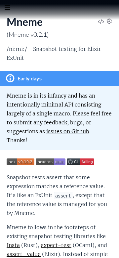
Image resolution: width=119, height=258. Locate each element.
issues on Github (67, 131)
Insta (13, 245)
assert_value (24, 254)
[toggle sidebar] (7, 8)
